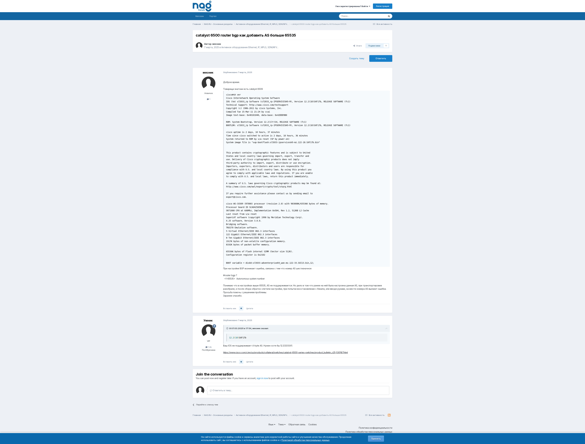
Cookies (312, 424)
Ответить (381, 58)
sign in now (262, 378)
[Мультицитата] (241, 308)
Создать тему (356, 58)
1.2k (209, 347)
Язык (271, 424)
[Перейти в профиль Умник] (208, 331)
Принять (376, 438)
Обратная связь (296, 424)
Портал (212, 16)
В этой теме (376, 16)
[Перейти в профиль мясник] (199, 45)
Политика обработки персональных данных (369, 431)
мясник (216, 44)
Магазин (199, 16)
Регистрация (382, 6)
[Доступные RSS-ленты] (389, 415)
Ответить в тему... (222, 390)
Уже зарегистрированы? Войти (352, 6)
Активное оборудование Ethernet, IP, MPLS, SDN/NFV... (249, 47)
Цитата (249, 308)
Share (358, 45)
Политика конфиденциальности (375, 427)
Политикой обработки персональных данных (305, 440)
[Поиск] (389, 16)
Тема (281, 424)
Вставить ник (229, 308)
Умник (208, 320)
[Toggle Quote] (227, 328)
